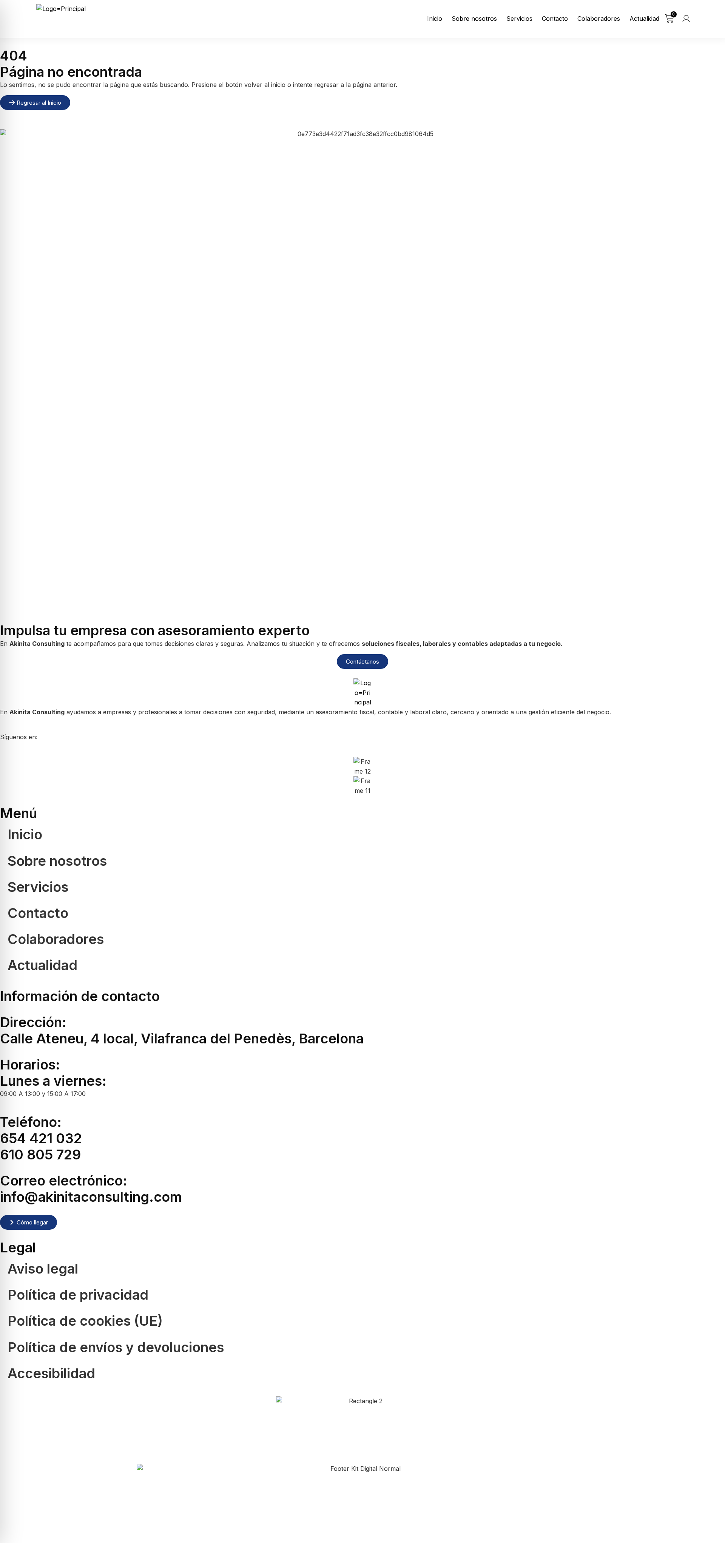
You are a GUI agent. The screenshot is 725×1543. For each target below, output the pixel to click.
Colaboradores (598, 18)
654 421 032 (41, 1138)
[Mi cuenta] (686, 18)
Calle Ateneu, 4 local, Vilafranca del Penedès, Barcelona (182, 1038)
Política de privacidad (78, 1294)
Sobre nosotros (474, 18)
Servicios (519, 18)
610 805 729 (40, 1154)
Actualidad (644, 18)
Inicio (434, 18)
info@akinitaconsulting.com (91, 1197)
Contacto (555, 18)
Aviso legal (43, 1268)
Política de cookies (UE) (85, 1320)
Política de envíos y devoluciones (116, 1347)
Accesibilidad (51, 1373)
